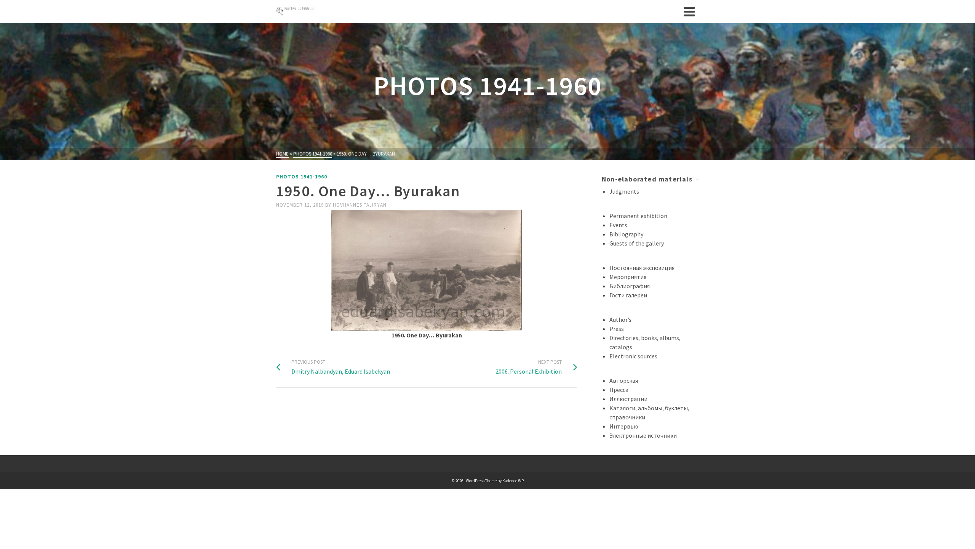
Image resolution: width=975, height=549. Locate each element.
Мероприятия (627, 277)
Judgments (624, 191)
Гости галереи (628, 295)
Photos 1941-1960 (301, 176)
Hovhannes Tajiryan (360, 205)
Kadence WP (513, 480)
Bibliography (626, 234)
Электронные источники (643, 435)
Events (618, 225)
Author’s (620, 319)
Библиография (629, 286)
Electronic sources (633, 356)
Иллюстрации (628, 399)
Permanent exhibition (638, 216)
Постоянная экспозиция (642, 267)
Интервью (623, 426)
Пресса (618, 389)
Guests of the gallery (636, 243)
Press (616, 328)
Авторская (623, 380)
